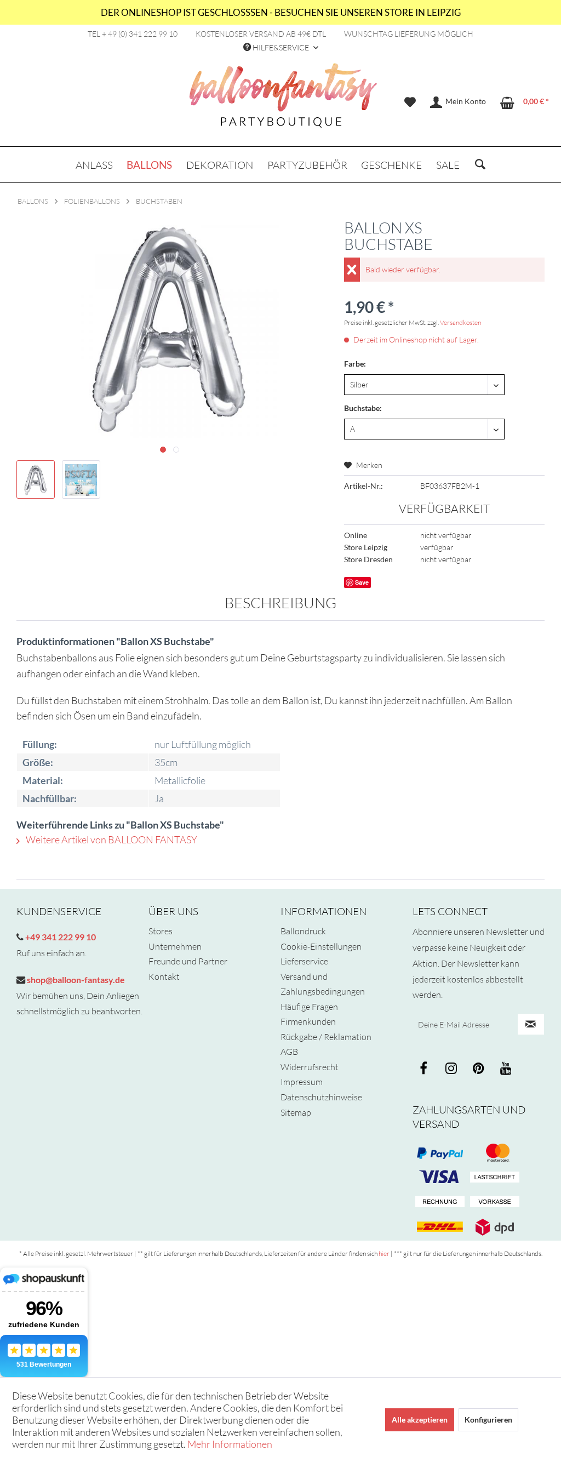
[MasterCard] (440, 1178)
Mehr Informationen (229, 1444)
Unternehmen (175, 946)
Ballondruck (303, 931)
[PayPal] (440, 1153)
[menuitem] (410, 102)
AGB (289, 1051)
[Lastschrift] (494, 1178)
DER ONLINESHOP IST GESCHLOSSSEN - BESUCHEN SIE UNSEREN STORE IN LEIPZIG (281, 12)
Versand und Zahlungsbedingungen (322, 984)
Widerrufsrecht (309, 1066)
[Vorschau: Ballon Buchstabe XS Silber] (35, 479)
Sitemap (295, 1112)
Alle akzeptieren (420, 1419)
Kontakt (164, 976)
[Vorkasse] (494, 1202)
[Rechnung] (440, 1202)
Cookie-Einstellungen (321, 946)
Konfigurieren (488, 1419)
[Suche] (480, 165)
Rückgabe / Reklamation (325, 1036)
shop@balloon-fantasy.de (75, 979)
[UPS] (494, 1227)
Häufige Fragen (309, 1006)
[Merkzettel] (410, 102)
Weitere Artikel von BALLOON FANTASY (110, 839)
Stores (160, 931)
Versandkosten (460, 322)
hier (384, 1253)
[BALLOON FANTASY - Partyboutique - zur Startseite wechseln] (283, 101)
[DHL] (440, 1227)
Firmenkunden (308, 1021)
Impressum (301, 1081)
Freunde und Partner (187, 961)
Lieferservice (304, 961)
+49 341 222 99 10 (60, 937)
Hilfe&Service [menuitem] (281, 47)
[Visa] (494, 1153)
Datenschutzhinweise (321, 1097)
